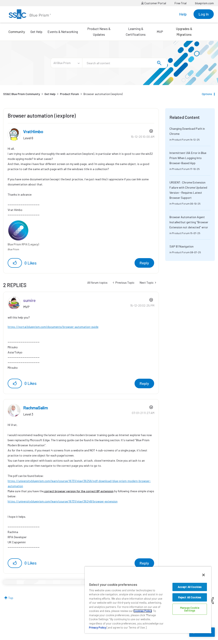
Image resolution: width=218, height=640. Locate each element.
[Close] (203, 575)
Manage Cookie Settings (189, 609)
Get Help (36, 32)
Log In (204, 14)
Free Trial (180, 3)
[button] (15, 263)
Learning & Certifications (136, 31)
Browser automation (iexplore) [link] (103, 94)
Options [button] (207, 94)
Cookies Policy (142, 611)
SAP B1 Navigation (181, 246)
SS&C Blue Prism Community (21, 94)
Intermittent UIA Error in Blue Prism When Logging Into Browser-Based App (187, 158)
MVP (160, 32)
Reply (144, 262)
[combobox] (124, 63)
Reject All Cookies (189, 597)
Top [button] (10, 598)
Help (183, 14)
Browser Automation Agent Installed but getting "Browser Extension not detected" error (188, 222)
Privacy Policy (97, 627)
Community (17, 32)
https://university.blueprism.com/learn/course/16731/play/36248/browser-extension (63, 501)
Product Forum (69, 94)
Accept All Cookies (190, 587)
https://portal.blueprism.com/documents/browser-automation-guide (53, 327)
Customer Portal (155, 3)
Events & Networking (62, 32)
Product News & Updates (98, 31)
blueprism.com (204, 3)
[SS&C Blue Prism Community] (30, 14)
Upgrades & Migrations (184, 31)
